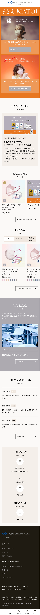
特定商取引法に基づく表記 (9, 596)
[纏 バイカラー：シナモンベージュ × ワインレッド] (6, 280)
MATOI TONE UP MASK (18, 467)
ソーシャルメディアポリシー (9, 598)
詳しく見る (19, 491)
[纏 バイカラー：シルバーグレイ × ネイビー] (10, 280)
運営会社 (18, 593)
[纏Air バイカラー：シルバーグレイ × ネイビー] (39, 280)
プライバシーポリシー (23, 596)
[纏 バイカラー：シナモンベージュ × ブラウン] (8, 280)
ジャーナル (24, 583)
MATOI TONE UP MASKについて (13, 562)
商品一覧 (5, 548)
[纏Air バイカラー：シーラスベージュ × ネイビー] (35, 280)
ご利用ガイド (5, 593)
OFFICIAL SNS (7, 552)
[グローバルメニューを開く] (5, 612)
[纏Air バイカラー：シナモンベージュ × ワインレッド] (31, 280)
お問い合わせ (21, 598)
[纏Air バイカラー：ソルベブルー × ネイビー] (37, 280)
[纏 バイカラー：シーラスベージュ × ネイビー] (14, 280)
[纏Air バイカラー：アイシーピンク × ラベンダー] (29, 280)
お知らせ (16, 583)
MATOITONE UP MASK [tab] (31, 239)
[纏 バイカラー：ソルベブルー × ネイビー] (12, 280)
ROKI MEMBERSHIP (19, 585)
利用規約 (12, 593)
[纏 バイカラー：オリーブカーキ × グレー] (16, 280)
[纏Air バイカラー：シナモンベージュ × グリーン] (33, 280)
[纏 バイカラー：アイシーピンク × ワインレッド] (3, 280)
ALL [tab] (9, 239)
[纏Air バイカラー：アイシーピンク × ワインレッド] (27, 280)
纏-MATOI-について (9, 545)
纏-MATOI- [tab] (20, 239)
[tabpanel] (20, 263)
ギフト (4, 570)
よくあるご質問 (6, 585)
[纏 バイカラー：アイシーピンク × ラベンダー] (5, 280)
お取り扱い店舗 (7, 583)
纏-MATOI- (18, 464)
